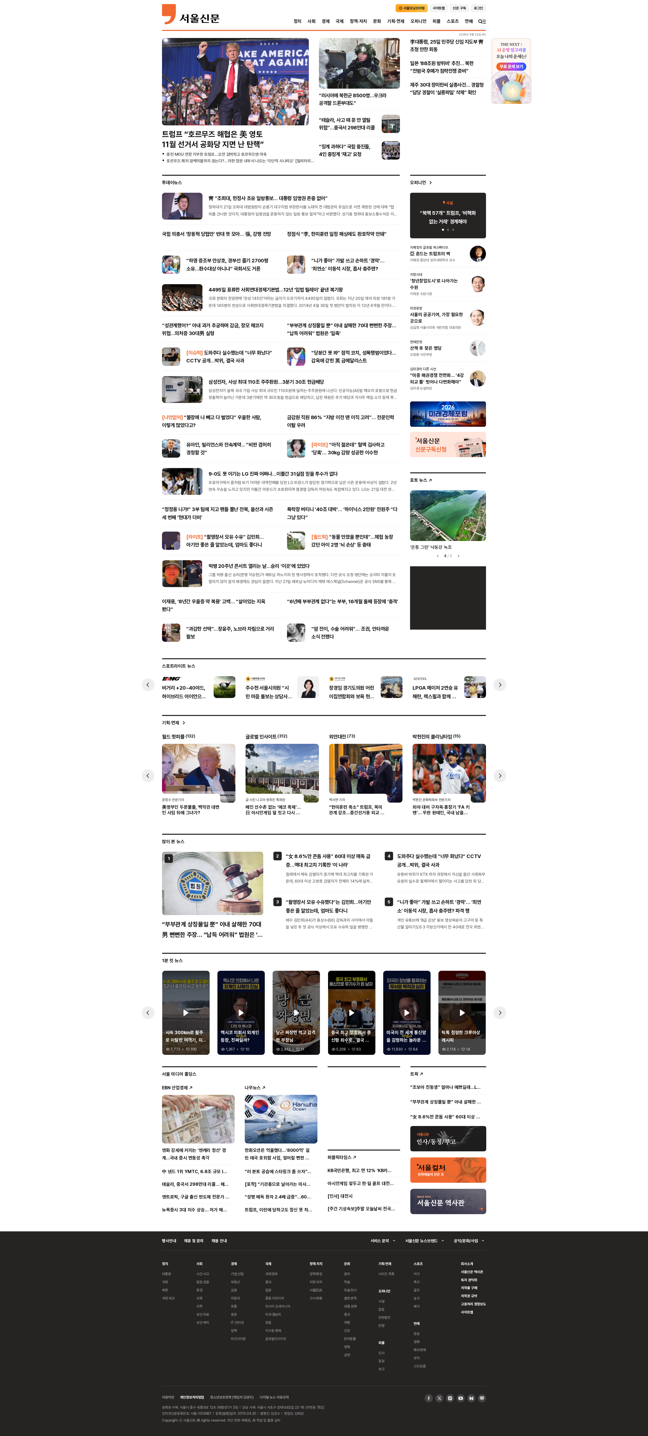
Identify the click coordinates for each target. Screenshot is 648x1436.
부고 (381, 1369)
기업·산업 (237, 1273)
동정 (381, 1361)
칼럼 (381, 1309)
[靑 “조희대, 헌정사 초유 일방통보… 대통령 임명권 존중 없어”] (182, 205)
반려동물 (350, 1338)
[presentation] (148, 684)
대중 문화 (350, 1306)
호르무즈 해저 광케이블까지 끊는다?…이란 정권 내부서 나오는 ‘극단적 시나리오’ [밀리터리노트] (243, 161)
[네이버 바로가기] (471, 1398)
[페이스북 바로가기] (429, 1398)
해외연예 (420, 1349)
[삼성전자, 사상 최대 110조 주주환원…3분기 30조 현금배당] (182, 389)
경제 (326, 21)
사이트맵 (467, 1312)
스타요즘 (420, 1366)
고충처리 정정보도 (473, 1304)
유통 (234, 1306)
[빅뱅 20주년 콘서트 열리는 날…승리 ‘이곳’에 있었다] (182, 573)
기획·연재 (395, 21)
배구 (417, 1306)
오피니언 (419, 21)
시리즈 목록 (386, 1273)
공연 (347, 1354)
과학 (199, 1306)
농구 (417, 1298)
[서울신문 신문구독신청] (448, 444)
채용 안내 (219, 1241)
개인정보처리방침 (192, 1397)
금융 (234, 1290)
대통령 (166, 1273)
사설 (381, 1301)
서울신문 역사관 (472, 1271)
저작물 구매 (469, 1287)
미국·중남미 (273, 1314)
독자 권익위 (469, 1279)
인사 (381, 1352)
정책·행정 (316, 1273)
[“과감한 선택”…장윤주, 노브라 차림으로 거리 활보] (171, 632)
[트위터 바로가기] (439, 1398)
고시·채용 (316, 1298)
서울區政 (316, 1290)
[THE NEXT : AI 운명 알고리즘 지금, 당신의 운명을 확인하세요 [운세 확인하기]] (511, 71)
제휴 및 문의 (194, 1241)
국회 (165, 1281)
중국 (268, 1281)
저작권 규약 (469, 1295)
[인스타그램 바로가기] (450, 1398)
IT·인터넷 (237, 1322)
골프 (417, 1290)
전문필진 (384, 1317)
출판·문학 (350, 1298)
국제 (340, 21)
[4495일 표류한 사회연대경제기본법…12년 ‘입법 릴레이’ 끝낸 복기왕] (182, 297)
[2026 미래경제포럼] (448, 414)
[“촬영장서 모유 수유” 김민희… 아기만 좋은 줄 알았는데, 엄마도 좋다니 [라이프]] (171, 540)
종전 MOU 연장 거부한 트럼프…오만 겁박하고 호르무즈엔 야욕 (217, 154)
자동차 (235, 1298)
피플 (437, 21)
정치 (298, 21)
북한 (165, 1290)
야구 (417, 1273)
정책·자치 (358, 21)
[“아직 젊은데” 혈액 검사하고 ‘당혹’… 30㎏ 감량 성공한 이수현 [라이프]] (296, 448)
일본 (268, 1290)
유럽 (268, 1322)
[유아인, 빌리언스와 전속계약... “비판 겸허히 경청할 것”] (171, 448)
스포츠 (453, 21)
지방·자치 (316, 1281)
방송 (417, 1333)
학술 (347, 1281)
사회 (312, 21)
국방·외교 (168, 1298)
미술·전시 (350, 1290)
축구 (417, 1281)
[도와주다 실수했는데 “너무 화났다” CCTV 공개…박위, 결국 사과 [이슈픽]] (171, 356)
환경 (199, 1290)
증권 (234, 1314)
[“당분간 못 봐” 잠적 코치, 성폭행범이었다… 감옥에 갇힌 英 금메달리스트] (296, 356)
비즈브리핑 (238, 1338)
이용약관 (168, 1397)
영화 (347, 1346)
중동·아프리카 (274, 1298)
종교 (347, 1314)
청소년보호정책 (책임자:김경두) (232, 1397)
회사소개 (467, 1263)
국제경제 (271, 1273)
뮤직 (417, 1357)
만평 (381, 1325)
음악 (347, 1273)
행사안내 (169, 1241)
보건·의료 (202, 1314)
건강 (347, 1330)
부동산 (235, 1281)
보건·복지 (202, 1322)
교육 (199, 1298)
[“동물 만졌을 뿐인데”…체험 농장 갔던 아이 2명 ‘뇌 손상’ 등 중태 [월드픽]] (296, 540)
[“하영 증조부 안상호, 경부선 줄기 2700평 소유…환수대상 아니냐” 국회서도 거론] (171, 264)
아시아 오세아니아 (277, 1306)
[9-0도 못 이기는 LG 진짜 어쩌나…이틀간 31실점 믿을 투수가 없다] (182, 481)
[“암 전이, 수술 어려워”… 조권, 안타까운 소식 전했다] (296, 632)
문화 (377, 21)
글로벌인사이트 (275, 1338)
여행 (347, 1322)
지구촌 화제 (273, 1330)
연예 (469, 21)
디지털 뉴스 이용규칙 (274, 1397)
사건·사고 (202, 1273)
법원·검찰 (202, 1281)
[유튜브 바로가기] (461, 1398)
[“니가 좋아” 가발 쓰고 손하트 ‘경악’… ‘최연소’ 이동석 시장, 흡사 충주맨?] (296, 264)
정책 (234, 1330)
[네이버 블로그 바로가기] (482, 1398)
